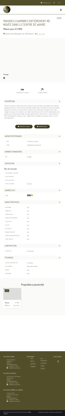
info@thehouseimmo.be (34, 145)
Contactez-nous (25, 126)
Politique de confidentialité (56, 412)
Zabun (29, 412)
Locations (32, 364)
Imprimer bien (43, 126)
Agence (43, 366)
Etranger (32, 366)
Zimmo (6, 413)
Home (31, 358)
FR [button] (59, 2)
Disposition (9, 163)
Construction (11, 246)
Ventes (32, 361)
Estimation (43, 363)
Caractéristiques (12, 202)
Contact (43, 368)
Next (57, 55)
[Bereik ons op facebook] (58, 362)
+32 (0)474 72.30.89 (13, 366)
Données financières (13, 151)
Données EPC (10, 190)
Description (10, 101)
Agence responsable (13, 136)
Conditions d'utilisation (43, 412)
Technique (9, 257)
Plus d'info (16, 305)
